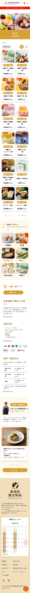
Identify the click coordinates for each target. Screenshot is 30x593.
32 (19, 215)
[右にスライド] (20, 465)
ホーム (3, 11)
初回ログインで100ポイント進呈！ (15, 8)
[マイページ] (21, 3)
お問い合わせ (16, 561)
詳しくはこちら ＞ (8, 316)
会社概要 (4, 565)
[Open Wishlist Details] (24, 3)
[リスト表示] (26, 47)
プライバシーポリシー (19, 572)
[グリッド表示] (22, 47)
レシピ (3, 572)
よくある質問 (5, 575)
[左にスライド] (10, 465)
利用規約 (15, 565)
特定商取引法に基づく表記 (20, 568)
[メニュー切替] (2, 3)
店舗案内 (4, 561)
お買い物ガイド (6, 568)
